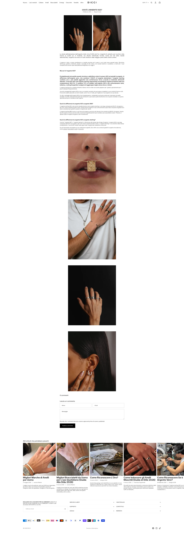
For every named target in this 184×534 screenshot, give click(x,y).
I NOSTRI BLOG (120, 502)
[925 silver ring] (92, 295)
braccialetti (71, 129)
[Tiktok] (160, 528)
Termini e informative (92, 528)
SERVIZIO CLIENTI (75, 502)
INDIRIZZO (119, 511)
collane (65, 129)
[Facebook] (153, 528)
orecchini (81, 129)
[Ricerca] (151, 2)
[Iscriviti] (65, 509)
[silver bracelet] (92, 229)
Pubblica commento (67, 425)
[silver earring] (92, 361)
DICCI (29, 528)
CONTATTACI (120, 506)
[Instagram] (156, 528)
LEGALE (72, 511)
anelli (75, 129)
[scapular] (92, 163)
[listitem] (81, 2)
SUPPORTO (73, 506)
